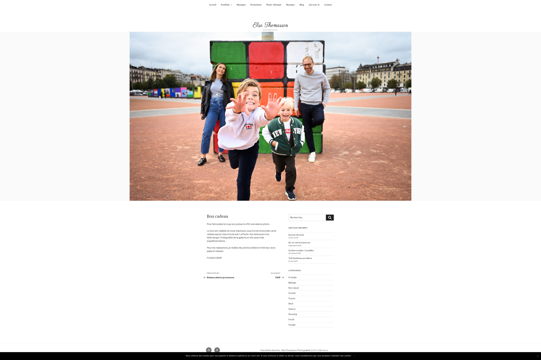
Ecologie (292, 277)
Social (291, 319)
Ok (354, 356)
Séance (292, 309)
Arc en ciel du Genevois (299, 242)
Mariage (292, 282)
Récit (290, 303)
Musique (290, 4)
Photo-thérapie (273, 4)
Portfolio (225, 4)
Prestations (255, 4)
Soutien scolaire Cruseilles (301, 250)
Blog (302, 4)
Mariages (241, 4)
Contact (328, 4)
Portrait (292, 293)
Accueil (212, 4)
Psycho (291, 298)
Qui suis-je (314, 4)
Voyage (292, 325)
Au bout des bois (296, 235)
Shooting (292, 314)
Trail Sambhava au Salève (300, 258)
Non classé (293, 288)
